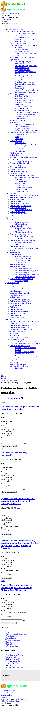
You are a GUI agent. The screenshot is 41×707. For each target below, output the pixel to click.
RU (5, 25)
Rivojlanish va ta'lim (12, 661)
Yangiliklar (9, 632)
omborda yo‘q (6, 534)
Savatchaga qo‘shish (9, 446)
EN (8, 25)
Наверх (4, 697)
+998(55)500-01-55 (8, 19)
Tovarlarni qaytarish (12, 640)
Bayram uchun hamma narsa (15, 667)
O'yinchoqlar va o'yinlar (14, 655)
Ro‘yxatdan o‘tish (12, 13)
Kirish (3, 13)
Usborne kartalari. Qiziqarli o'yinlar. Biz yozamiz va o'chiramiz (20, 408)
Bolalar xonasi (10, 657)
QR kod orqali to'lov (12, 646)
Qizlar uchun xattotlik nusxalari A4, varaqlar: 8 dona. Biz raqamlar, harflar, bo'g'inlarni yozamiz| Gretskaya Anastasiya (19, 544)
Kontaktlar (9, 644)
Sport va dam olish (12, 663)
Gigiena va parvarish (12, 659)
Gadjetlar (8, 665)
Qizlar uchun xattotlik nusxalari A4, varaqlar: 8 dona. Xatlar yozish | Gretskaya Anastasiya (18, 501)
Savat (3, 15)
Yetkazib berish (11, 636)
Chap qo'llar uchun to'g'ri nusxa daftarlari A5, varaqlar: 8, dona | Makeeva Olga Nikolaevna (16, 587)
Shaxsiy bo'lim (6, 695)
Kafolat (8, 642)
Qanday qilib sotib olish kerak (16, 634)
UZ (2, 25)
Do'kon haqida (10, 638)
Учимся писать (13, 398)
